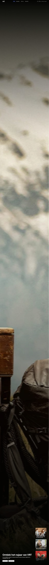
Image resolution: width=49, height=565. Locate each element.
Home (14, 1)
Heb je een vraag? (44, 1)
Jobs (40, 1)
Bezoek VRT (26, 1)
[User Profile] (39, 1)
